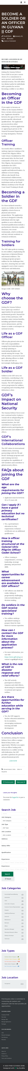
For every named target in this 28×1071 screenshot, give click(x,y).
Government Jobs (9, 769)
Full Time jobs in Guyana (12, 961)
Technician (7, 938)
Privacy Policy (5, 1055)
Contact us (4, 1053)
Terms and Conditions (7, 1058)
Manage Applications (6, 1021)
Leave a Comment (9, 41)
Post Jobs (4, 1017)
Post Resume (5, 1037)
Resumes (4, 1039)
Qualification (6, 852)
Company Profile (5, 1014)
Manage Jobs (5, 1019)
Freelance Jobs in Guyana (12, 959)
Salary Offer (6, 845)
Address (5, 839)
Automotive (7, 897)
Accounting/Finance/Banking (11, 894)
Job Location (6, 831)
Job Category (6, 817)
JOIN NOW (13, 761)
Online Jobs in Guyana (11, 963)
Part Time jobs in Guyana (11, 966)
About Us (4, 1051)
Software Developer (9, 935)
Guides (11, 38)
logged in (15, 797)
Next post (20, 782)
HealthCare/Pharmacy (10, 913)
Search (7, 874)
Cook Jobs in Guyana (10, 903)
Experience (6, 859)
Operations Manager (9, 929)
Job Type (5, 824)
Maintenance (8, 919)
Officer (6, 926)
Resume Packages (6, 1035)
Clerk (6, 900)
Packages (4, 1024)
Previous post (9, 782)
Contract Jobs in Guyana (11, 956)
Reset (8, 879)
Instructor (7, 916)
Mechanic (7, 922)
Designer (7, 910)
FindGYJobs (7, 36)
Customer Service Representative (12, 907)
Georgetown (7, 983)
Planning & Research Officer (11, 932)
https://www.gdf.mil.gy (13, 657)
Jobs (3, 1032)
